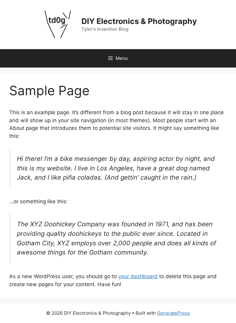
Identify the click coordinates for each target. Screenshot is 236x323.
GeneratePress (173, 313)
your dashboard (138, 276)
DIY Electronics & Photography (139, 21)
